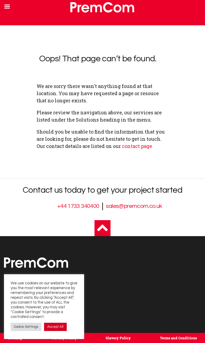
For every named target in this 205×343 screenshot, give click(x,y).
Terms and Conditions (178, 338)
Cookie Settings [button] (26, 327)
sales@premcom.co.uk (134, 206)
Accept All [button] (55, 327)
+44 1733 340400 (78, 206)
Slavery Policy (118, 338)
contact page (137, 146)
